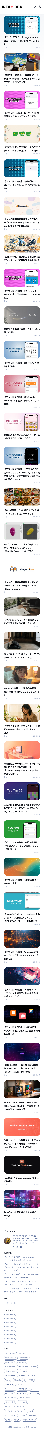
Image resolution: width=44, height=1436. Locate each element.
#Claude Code (10, 1367)
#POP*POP (29, 1380)
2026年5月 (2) (10, 1326)
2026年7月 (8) (10, 1318)
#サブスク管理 (25, 1398)
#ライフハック (10, 1415)
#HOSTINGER (10, 1375)
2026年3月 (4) (10, 1334)
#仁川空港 (22, 1415)
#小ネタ (7, 1420)
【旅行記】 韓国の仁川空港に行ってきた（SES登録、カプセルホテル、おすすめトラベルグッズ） (21, 1267)
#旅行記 (16, 1420)
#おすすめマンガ (24, 1389)
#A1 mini (22, 1353)
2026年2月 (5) (10, 1338)
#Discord (24, 1371)
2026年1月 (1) (10, 1342)
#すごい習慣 (9, 1393)
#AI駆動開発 (24, 1358)
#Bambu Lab (21, 1362)
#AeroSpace (9, 1362)
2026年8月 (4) (10, 1314)
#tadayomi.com (10, 1389)
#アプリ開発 (34, 1393)
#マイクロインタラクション (14, 1411)
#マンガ (30, 1411)
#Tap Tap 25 (20, 1384)
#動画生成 (32, 1415)
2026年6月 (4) (10, 1322)
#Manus (8, 1380)
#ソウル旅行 (23, 1402)
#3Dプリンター (10, 1353)
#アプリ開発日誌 (10, 1398)
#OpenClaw (18, 1380)
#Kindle (32, 1375)
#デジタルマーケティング (13, 1406)
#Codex (34, 1367)
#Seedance (9, 1384)
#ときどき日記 (22, 1393)
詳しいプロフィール (26, 1243)
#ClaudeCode (23, 1367)
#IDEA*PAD (22, 1375)
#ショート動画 (10, 1402)
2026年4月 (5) (10, 1330)
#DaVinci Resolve (11, 1371)
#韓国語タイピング (29, 1420)
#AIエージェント (10, 1358)
